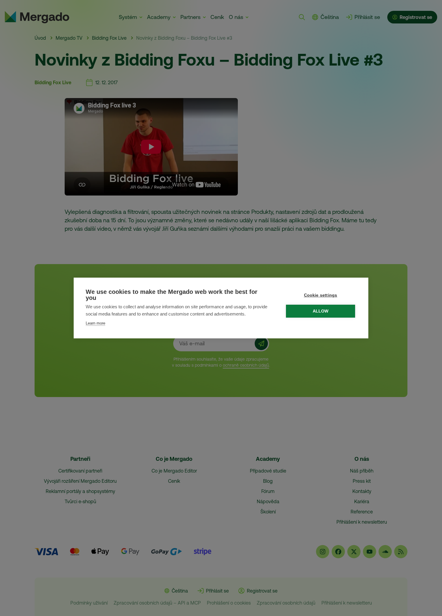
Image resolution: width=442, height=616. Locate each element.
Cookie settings (320, 295)
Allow (321, 311)
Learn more (95, 323)
